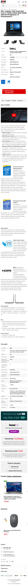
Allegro (1, 561)
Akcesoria (20, 100)
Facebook (7, 561)
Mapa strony (14, 581)
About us (25, 5)
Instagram (9, 561)
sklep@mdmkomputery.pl (15, 470)
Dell (11, 348)
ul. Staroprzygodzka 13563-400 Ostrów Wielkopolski (9, 555)
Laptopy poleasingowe (9, 92)
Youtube (12, 561)
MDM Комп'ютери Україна (23, 5)
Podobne (14, 100)
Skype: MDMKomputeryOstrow (4, 561)
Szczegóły (7, 100)
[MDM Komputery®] (3, 1)
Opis (3, 100)
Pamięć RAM (3, 57)
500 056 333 (14, 467)
